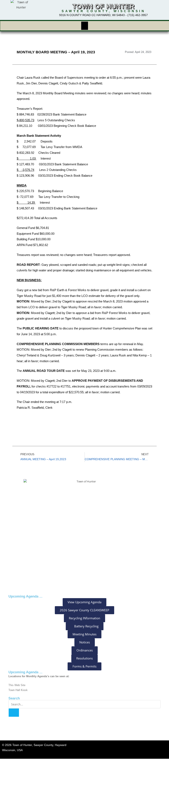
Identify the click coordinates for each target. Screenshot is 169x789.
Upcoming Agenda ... (25, 672)
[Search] (13, 712)
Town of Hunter (103, 6)
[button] (84, 26)
